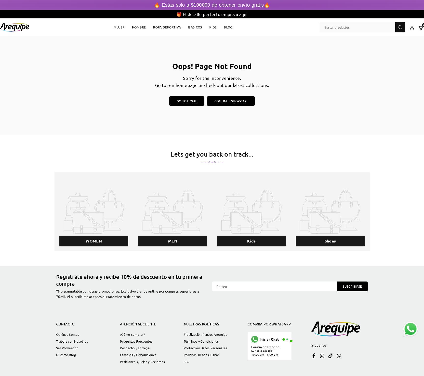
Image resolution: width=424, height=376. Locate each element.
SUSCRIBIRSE (352, 286)
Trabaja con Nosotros (72, 341)
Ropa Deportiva (167, 27)
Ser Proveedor (67, 348)
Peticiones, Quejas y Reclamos (142, 362)
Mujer (119, 27)
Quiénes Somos (67, 334)
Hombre (139, 27)
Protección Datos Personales (205, 348)
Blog (228, 27)
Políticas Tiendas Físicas (202, 355)
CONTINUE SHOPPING (231, 101)
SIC (186, 362)
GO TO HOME (187, 101)
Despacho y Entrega (135, 348)
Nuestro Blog (66, 355)
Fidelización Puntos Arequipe (205, 334)
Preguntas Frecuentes (136, 341)
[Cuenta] (412, 27)
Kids (212, 27)
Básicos (195, 27)
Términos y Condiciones (201, 341)
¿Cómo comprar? (132, 334)
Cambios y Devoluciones (138, 355)
